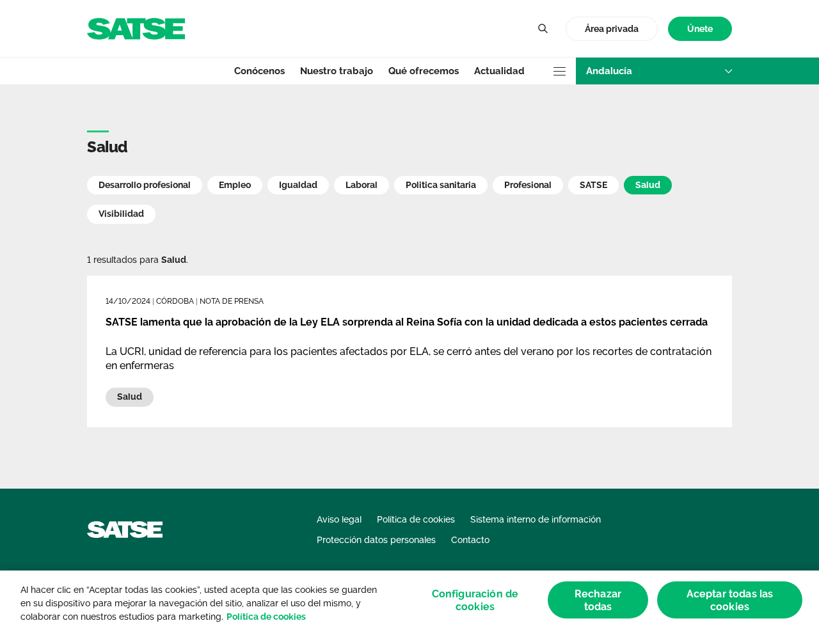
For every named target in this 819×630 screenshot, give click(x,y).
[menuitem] (700, 29)
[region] (409, 600)
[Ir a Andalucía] (136, 28)
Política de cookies (266, 616)
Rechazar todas (598, 600)
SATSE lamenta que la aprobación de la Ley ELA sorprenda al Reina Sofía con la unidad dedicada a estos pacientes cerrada (407, 322)
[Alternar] (542, 28)
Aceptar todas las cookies (730, 600)
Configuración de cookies (475, 600)
